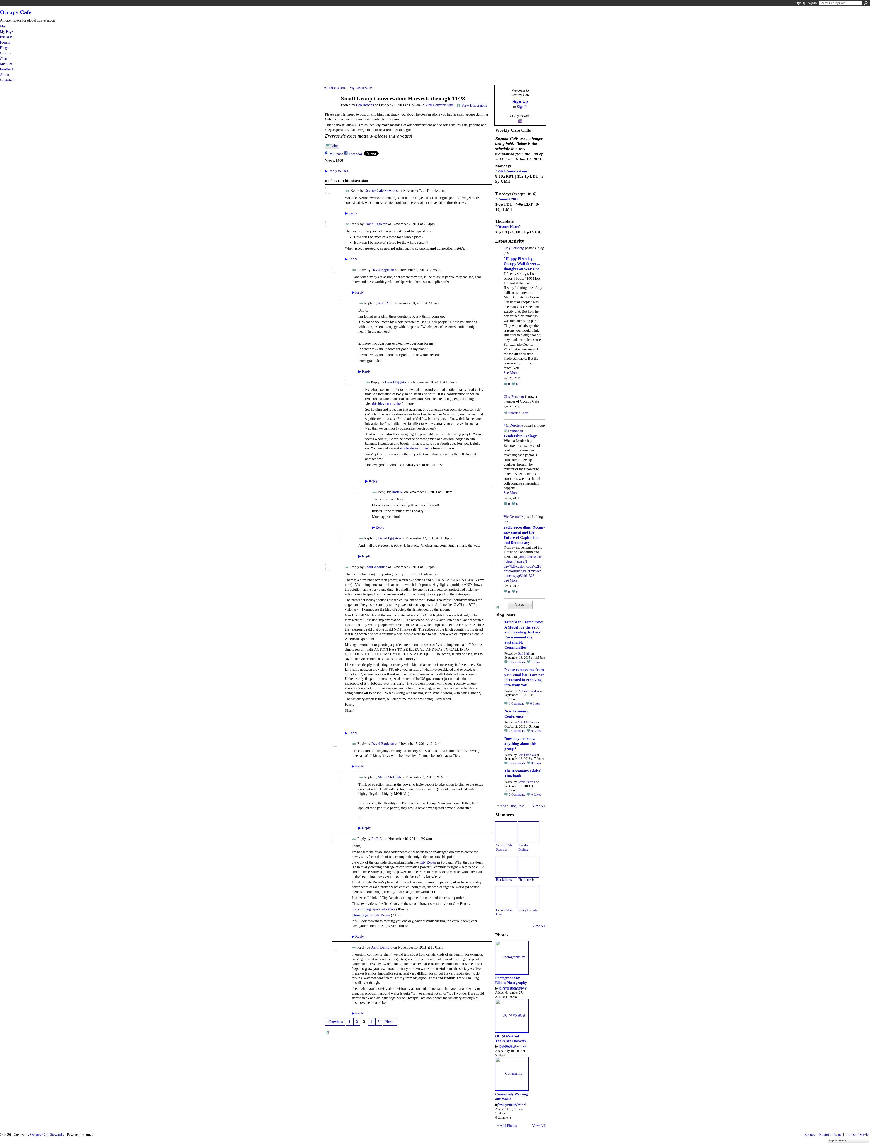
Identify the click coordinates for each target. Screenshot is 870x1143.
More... (520, 605)
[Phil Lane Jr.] (528, 867)
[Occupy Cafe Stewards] (506, 832)
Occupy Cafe (15, 12)
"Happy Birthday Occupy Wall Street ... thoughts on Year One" (522, 264)
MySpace (336, 154)
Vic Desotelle (513, 425)
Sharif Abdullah (376, 567)
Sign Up (800, 3)
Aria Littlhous (526, 722)
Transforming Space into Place (373, 909)
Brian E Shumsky (510, 988)
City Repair (428, 862)
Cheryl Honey (508, 1105)
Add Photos (508, 1126)
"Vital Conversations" (512, 171)
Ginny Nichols (527, 910)
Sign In (812, 3)
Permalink (347, 191)
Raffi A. (384, 303)
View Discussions (474, 105)
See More (510, 373)
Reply (351, 213)
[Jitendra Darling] (528, 832)
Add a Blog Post (512, 806)
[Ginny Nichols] (528, 897)
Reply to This (336, 171)
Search (866, 3)
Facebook (356, 154)
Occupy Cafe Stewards (381, 190)
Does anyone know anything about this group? (520, 743)
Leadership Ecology (520, 436)
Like (334, 145)
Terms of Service (858, 1134)
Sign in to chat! (838, 1140)
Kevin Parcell (526, 782)
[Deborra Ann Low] (506, 897)
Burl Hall (524, 653)
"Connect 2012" (507, 199)
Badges (809, 1134)
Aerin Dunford (381, 947)
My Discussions (361, 88)
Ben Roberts (365, 105)
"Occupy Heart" (508, 226)
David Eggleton (376, 224)
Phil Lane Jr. (526, 879)
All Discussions (335, 88)
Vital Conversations (439, 105)
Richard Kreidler (528, 691)
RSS (327, 1033)
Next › (390, 1022)
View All (538, 806)
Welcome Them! (518, 413)
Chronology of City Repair (371, 915)
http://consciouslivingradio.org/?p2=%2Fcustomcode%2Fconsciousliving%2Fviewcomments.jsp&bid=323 (523, 566)
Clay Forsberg (514, 248)
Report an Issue (830, 1134)
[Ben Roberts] (331, 107)
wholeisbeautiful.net (414, 448)
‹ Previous (335, 1022)
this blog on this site (386, 403)
